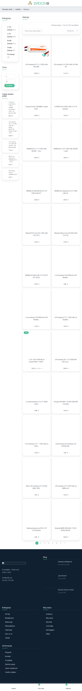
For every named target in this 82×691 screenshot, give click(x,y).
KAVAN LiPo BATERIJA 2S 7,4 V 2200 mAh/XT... (36, 192)
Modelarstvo (9, 618)
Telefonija (8, 630)
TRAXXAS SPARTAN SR (65, 562)
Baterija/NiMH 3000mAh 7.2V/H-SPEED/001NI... (66, 529)
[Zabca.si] (41, 3)
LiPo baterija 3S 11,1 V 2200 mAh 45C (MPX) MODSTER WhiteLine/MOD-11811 (13, 127)
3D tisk (7, 614)
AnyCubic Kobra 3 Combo (66, 590)
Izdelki (17, 9)
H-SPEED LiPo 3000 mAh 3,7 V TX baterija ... (66, 108)
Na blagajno (50, 630)
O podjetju (8, 660)
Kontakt (8, 656)
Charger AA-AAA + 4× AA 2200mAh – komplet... (66, 403)
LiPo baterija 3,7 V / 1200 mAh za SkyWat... (66, 319)
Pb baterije (11, 54)
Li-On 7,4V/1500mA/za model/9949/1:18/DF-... (37, 361)
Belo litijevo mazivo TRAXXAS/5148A (13, 172)
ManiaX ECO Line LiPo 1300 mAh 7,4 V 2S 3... (37, 234)
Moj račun (49, 618)
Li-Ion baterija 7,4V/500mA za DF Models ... (66, 276)
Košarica (49, 614)
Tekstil (7, 638)
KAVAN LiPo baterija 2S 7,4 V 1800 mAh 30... (65, 192)
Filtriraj (9, 85)
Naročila (49, 622)
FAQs (48, 634)
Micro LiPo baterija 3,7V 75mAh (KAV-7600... (36, 487)
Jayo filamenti (62, 576)
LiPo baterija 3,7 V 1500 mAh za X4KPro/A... (66, 487)
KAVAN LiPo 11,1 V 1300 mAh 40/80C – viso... (37, 150)
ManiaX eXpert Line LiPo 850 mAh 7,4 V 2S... (65, 234)
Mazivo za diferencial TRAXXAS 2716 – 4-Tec (13, 159)
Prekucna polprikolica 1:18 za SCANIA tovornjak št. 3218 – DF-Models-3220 (12, 107)
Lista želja (49, 626)
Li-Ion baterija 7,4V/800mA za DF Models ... (37, 319)
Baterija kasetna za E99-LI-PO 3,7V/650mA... (37, 529)
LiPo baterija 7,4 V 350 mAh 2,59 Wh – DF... (66, 66)
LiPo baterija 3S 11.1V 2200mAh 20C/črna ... (66, 361)
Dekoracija (8, 622)
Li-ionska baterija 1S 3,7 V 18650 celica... (37, 403)
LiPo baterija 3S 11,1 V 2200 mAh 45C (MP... (37, 66)
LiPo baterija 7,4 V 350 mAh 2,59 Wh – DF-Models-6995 (13, 144)
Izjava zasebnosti (11, 668)
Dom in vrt (8, 634)
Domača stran (7, 9)
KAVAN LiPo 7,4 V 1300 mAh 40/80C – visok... (66, 150)
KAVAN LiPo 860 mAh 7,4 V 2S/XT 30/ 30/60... (36, 276)
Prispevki (8, 652)
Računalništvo (10, 626)
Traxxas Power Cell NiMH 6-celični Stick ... (36, 108)
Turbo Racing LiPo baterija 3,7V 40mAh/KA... (65, 445)
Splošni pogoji (10, 664)
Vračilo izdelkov (10, 672)
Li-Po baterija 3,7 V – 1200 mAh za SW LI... (36, 445)
